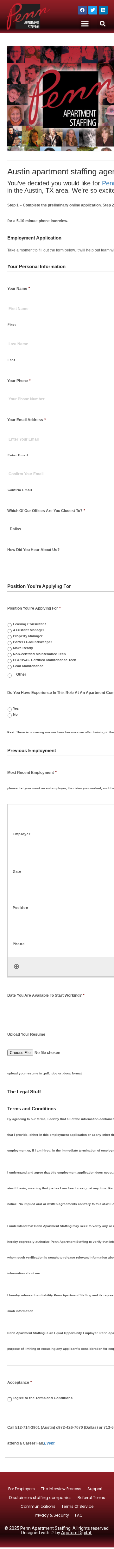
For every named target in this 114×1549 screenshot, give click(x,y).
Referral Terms (91, 1497)
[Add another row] (16, 966)
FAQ (78, 1515)
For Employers (21, 1488)
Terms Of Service (77, 1506)
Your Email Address (26, 420)
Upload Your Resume (26, 1034)
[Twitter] (92, 10)
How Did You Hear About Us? (33, 550)
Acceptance (19, 1382)
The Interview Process (61, 1488)
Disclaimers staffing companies (40, 1497)
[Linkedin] (103, 10)
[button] (85, 24)
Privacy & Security (52, 1515)
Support (95, 1488)
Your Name (18, 288)
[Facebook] (82, 10)
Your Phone (19, 381)
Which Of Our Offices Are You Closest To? (46, 511)
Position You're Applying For (34, 608)
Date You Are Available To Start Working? (46, 995)
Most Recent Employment (32, 772)
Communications (38, 1506)
